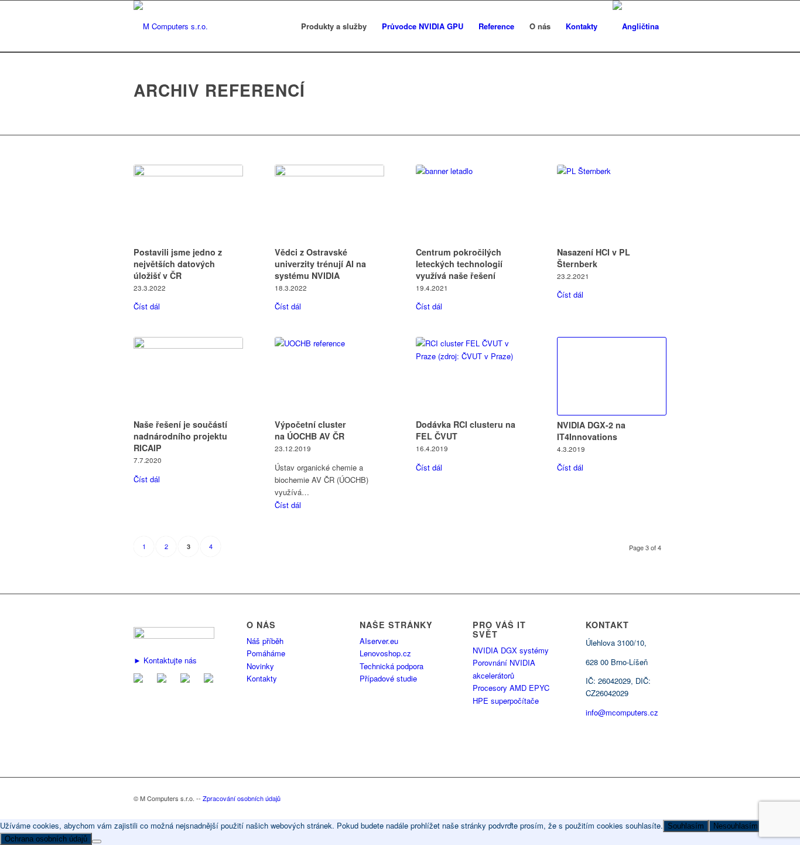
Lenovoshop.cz (385, 653)
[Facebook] (164, 679)
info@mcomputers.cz (622, 712)
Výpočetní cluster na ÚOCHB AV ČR (310, 430)
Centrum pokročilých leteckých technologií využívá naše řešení (459, 263)
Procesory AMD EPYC (511, 687)
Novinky (260, 666)
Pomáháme (266, 653)
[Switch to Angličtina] (635, 26)
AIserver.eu (379, 640)
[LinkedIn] (187, 679)
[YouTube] (211, 679)
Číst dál (147, 306)
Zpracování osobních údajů (242, 798)
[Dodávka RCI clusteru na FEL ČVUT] (470, 376)
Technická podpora (391, 666)
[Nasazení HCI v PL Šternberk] (611, 204)
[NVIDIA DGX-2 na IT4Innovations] (611, 376)
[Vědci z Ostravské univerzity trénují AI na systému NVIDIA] (329, 204)
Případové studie (388, 678)
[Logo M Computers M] (171, 26)
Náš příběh (265, 640)
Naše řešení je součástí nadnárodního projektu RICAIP (180, 436)
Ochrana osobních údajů (46, 838)
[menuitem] (333, 26)
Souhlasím (686, 826)
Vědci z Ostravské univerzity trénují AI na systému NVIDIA (320, 263)
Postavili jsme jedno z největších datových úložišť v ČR (178, 263)
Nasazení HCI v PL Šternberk (593, 258)
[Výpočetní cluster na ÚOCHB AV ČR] (329, 376)
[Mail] (141, 679)
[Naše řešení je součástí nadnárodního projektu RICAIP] (188, 376)
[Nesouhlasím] (96, 841)
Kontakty (262, 678)
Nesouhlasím (735, 826)
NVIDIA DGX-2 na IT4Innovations (591, 430)
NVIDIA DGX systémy (511, 650)
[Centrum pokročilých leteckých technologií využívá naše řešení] (470, 204)
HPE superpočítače (506, 700)
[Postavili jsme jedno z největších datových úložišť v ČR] (188, 204)
